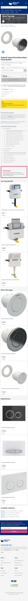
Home (2, 25)
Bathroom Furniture (9, 10)
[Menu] (2, 3)
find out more (3, 95)
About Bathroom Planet (6, 562)
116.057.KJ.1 (3, 516)
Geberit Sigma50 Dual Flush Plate (8, 462)
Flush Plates (11, 25)
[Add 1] (26, 76)
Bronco (17, 594)
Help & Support (7, 549)
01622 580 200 (10, 175)
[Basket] (26, 3)
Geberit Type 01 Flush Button (7, 318)
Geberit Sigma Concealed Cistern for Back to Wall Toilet (13, 209)
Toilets (2, 10)
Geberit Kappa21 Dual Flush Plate (8, 497)
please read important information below (16, 86)
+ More (16, 12)
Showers (12, 12)
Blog (2, 565)
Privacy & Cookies (18, 575)
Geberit (3, 64)
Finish (2, 67)
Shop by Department (19, 560)
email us (17, 549)
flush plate (10, 116)
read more (20, 63)
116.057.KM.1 (3, 512)
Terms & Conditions (19, 573)
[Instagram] (2, 552)
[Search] (26, 7)
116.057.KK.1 (3, 514)
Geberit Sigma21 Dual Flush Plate (8, 427)
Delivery (2, 575)
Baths (16, 10)
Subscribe (14, 531)
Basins (20, 10)
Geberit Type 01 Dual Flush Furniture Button (10, 388)
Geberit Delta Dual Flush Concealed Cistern (10, 279)
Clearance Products (19, 565)
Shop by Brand (18, 562)
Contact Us (3, 570)
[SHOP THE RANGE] (3, 21)
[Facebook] (1, 552)
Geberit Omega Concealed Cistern (9, 244)
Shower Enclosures (5, 12)
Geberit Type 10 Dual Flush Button (8, 353)
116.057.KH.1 (3, 510)
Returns (16, 570)
